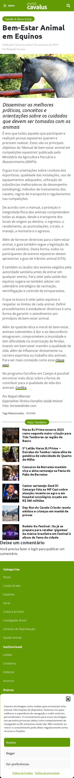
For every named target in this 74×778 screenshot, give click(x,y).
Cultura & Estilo (13, 612)
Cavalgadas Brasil (14, 620)
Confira (21, 387)
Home (32, 413)
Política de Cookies (22, 773)
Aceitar (11, 742)
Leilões (7, 655)
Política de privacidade (47, 773)
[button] (68, 699)
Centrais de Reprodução (19, 629)
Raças (7, 577)
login (34, 549)
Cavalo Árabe (12, 586)
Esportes (9, 594)
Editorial (8, 672)
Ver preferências (17, 764)
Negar (10, 753)
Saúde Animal (12, 637)
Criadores (9, 663)
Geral (6, 603)
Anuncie (8, 681)
